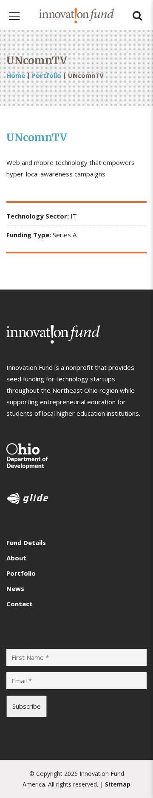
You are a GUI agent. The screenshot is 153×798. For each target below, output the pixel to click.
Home (15, 75)
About (16, 558)
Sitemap (117, 784)
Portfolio (46, 75)
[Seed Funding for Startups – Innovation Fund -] (76, 15)
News (15, 588)
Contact (19, 603)
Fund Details (26, 542)
